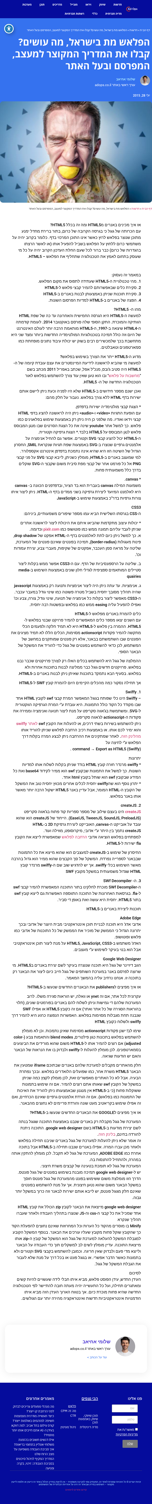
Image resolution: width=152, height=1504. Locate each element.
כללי (94, 13)
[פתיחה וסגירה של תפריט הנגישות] (9, 28)
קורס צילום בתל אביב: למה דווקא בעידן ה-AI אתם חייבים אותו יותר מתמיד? (32, 1430)
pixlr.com (51, 529)
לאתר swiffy (27, 723)
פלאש (72, 1406)
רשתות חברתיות (74, 13)
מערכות (27, 4)
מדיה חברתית (113, 13)
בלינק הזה (107, 1134)
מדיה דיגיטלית (89, 1427)
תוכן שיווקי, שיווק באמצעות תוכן (88, 1419)
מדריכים (57, 4)
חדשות (117, 4)
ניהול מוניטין (68, 1427)
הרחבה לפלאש (74, 837)
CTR (73, 1416)
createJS (133, 811)
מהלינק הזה (131, 736)
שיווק (102, 4)
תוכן (42, 4)
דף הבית (145, 30)
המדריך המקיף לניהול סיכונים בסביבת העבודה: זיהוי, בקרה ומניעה (35, 1463)
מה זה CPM (68, 1411)
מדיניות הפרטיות (127, 1434)
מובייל (74, 4)
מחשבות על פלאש (124, 375)
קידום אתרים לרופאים (76, 1489)
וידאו (88, 4)
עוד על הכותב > (97, 1357)
